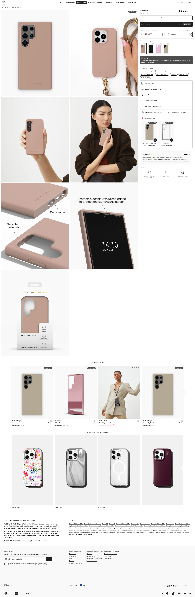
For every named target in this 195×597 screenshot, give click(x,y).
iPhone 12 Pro (139, 526)
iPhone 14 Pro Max (94, 526)
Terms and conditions (110, 554)
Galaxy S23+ (158, 530)
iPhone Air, (98, 524)
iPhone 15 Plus (170, 524)
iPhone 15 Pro (161, 524)
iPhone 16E (112, 524)
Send (49, 559)
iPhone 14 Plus (83, 526)
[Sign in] (178, 3)
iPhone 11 (71, 528)
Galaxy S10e (181, 532)
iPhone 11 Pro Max (175, 526)
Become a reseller (92, 561)
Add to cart (166, 24)
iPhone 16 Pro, (126, 524)
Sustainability (91, 556)
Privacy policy (108, 556)
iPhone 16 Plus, (135, 524)
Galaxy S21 (108, 532)
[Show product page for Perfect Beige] (166, 48)
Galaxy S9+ (75, 534)
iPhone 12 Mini (165, 526)
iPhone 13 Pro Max (120, 526)
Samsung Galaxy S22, (180, 530)
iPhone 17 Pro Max (89, 524)
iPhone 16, (119, 524)
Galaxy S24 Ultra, (134, 530)
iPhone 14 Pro (75, 526)
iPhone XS (78, 528)
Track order (72, 554)
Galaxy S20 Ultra (156, 532)
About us (89, 554)
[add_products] (155, 140)
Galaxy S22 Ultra (85, 532)
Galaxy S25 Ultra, (107, 530)
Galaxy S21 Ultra (127, 532)
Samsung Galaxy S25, (87, 530)
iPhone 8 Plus (125, 528)
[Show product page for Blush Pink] (143, 48)
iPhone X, (100, 528)
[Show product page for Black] (150, 48)
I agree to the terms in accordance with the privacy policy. (27, 564)
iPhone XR (94, 528)
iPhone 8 (117, 528)
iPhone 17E (105, 524)
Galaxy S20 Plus (145, 532)
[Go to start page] (4, 2)
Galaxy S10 (165, 532)
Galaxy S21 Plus (116, 532)
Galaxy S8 (82, 534)
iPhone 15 (154, 524)
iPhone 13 (103, 526)
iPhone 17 (72, 524)
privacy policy (43, 564)
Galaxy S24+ (124, 530)
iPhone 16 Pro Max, (145, 524)
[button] (177, 585)
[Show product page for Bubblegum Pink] (158, 48)
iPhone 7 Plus (140, 528)
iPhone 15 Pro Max (180, 524)
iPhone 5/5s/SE (168, 528)
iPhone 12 (146, 526)
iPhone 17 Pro (79, 524)
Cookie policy (108, 558)
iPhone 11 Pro (184, 526)
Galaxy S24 (116, 530)
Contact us (72, 556)
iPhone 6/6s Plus (157, 528)
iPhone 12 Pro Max (155, 526)
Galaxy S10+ (173, 532)
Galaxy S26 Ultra (74, 530)
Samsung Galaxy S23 (146, 530)
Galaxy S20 (136, 532)
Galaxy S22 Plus (74, 532)
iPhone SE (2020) (109, 528)
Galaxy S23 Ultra (167, 530)
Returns (71, 561)
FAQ (70, 558)
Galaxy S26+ (185, 528)
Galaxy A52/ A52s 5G (97, 532)
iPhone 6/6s (148, 528)
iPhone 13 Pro (110, 526)
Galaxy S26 (177, 528)
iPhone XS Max (86, 528)
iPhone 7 (132, 528)
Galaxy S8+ (89, 534)
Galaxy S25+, (98, 530)
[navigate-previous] (184, 393)
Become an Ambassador (94, 558)
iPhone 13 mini (130, 526)
